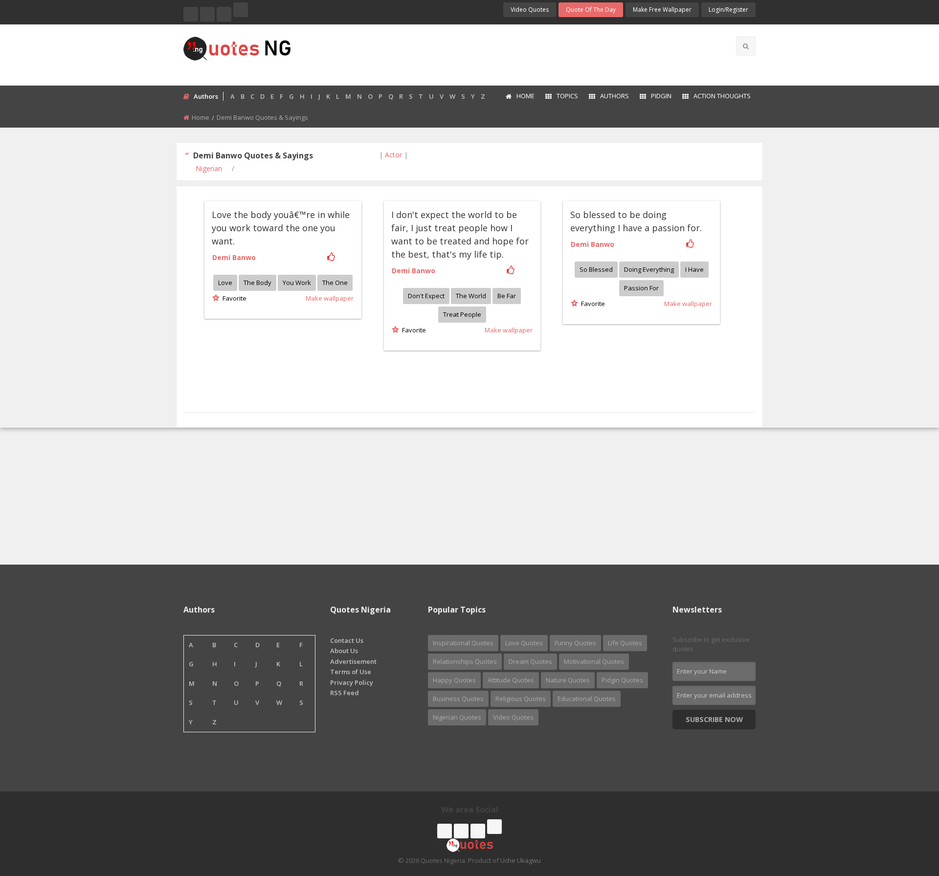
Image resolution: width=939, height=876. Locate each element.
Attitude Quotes (511, 680)
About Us (344, 650)
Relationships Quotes (465, 661)
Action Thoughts (722, 95)
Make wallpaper (330, 298)
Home (525, 95)
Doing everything (649, 269)
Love (225, 282)
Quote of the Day (591, 9)
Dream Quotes (530, 661)
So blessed (596, 269)
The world (471, 295)
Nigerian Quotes (457, 717)
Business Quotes (458, 698)
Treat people (462, 314)
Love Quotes (524, 642)
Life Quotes (625, 642)
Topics (567, 95)
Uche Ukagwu (520, 860)
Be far (506, 295)
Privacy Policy (351, 682)
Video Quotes (530, 9)
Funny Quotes (575, 642)
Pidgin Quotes (622, 680)
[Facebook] (190, 14)
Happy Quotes (454, 680)
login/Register (728, 9)
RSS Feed (344, 692)
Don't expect (426, 295)
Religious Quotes (520, 698)
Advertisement (353, 661)
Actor (393, 154)
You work (297, 282)
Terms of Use (350, 671)
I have (694, 269)
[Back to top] (907, 815)
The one (335, 282)
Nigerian (209, 168)
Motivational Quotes (594, 661)
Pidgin (661, 95)
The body (257, 282)
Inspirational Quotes (463, 642)
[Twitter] (207, 14)
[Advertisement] (508, 54)
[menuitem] (519, 97)
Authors (614, 95)
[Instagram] (224, 14)
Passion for (641, 288)
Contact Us (346, 640)
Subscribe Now (714, 719)
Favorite (233, 298)
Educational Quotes (587, 698)
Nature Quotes (568, 680)
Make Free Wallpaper (662, 9)
